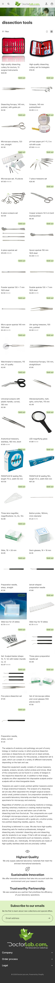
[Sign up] (49, 918)
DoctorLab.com (22, 974)
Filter (7, 31)
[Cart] (52, 4)
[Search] (8, 4)
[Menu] (3, 4)
